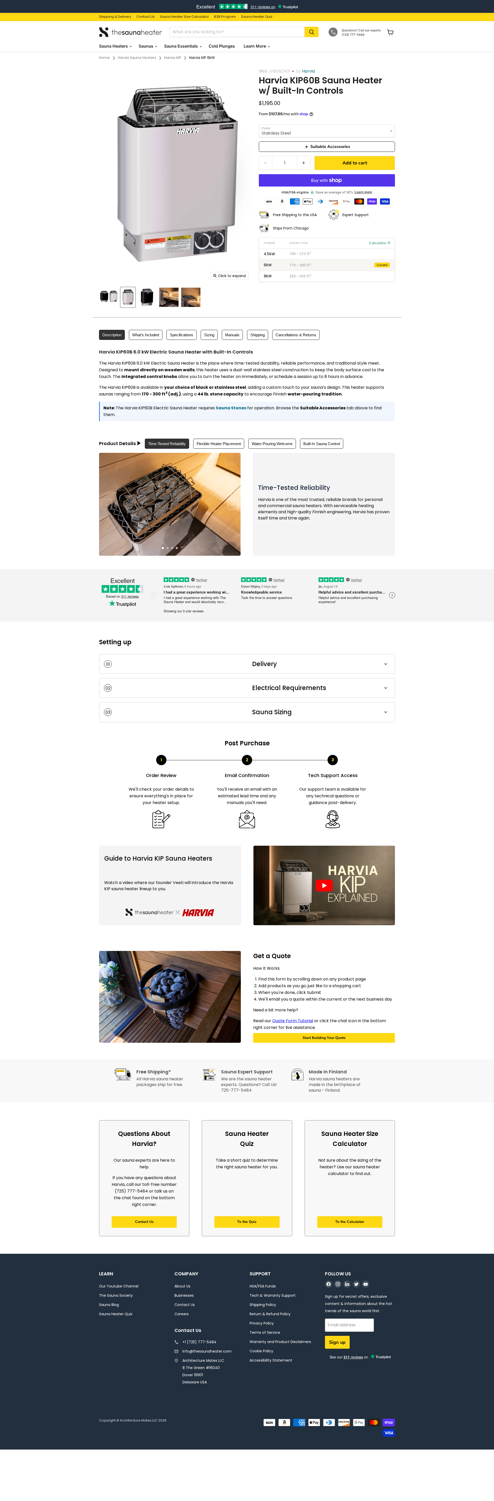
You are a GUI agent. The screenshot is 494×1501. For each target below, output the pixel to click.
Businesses (184, 1295)
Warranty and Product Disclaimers (280, 1341)
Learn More (255, 46)
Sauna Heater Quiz (256, 17)
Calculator (377, 243)
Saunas (146, 46)
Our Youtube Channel (118, 1286)
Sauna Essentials (181, 46)
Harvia (308, 71)
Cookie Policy (261, 1351)
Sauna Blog (109, 1304)
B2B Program (225, 17)
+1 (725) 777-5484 (199, 1342)
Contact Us (145, 17)
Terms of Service (265, 1332)
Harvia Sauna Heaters (137, 58)
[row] (327, 254)
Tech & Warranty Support (273, 1295)
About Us (182, 1286)
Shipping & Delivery (115, 17)
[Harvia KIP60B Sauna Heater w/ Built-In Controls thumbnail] (109, 297)
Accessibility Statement (271, 1360)
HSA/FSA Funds (263, 1286)
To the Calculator (349, 1221)
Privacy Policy (262, 1323)
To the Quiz (247, 1221)
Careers (181, 1314)
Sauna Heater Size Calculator (184, 17)
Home (104, 58)
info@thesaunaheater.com (207, 1351)
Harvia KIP (172, 58)
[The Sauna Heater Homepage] (131, 32)
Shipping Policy (263, 1304)
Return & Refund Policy (270, 1314)
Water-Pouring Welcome (272, 444)
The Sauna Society (116, 1295)
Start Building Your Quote (324, 1037)
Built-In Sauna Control (321, 444)
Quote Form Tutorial (292, 1021)
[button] (324, 885)
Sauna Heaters (114, 46)
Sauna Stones (231, 408)
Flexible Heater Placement (219, 444)
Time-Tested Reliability (167, 444)
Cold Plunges (222, 46)
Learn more (363, 192)
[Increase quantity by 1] (303, 163)
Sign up (337, 1342)
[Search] (312, 32)
